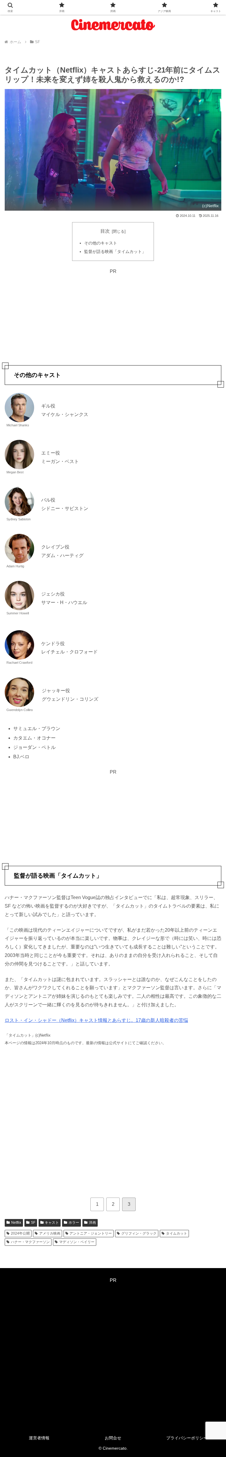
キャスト (52, 1222)
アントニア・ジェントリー (90, 1233)
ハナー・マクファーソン (30, 1242)
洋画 (92, 1222)
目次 (105, 231)
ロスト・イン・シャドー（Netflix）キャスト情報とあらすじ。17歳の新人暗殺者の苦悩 (96, 1020)
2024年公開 (20, 1233)
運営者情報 (39, 1438)
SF (33, 1222)
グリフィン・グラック (139, 1233)
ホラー (74, 1222)
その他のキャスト (100, 243)
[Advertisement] (113, 317)
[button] (209, 990)
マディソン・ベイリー (76, 1242)
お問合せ (113, 1438)
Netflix (16, 1222)
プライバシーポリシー (186, 1438)
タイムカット (176, 1233)
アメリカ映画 (49, 1233)
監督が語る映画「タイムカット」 (115, 251)
